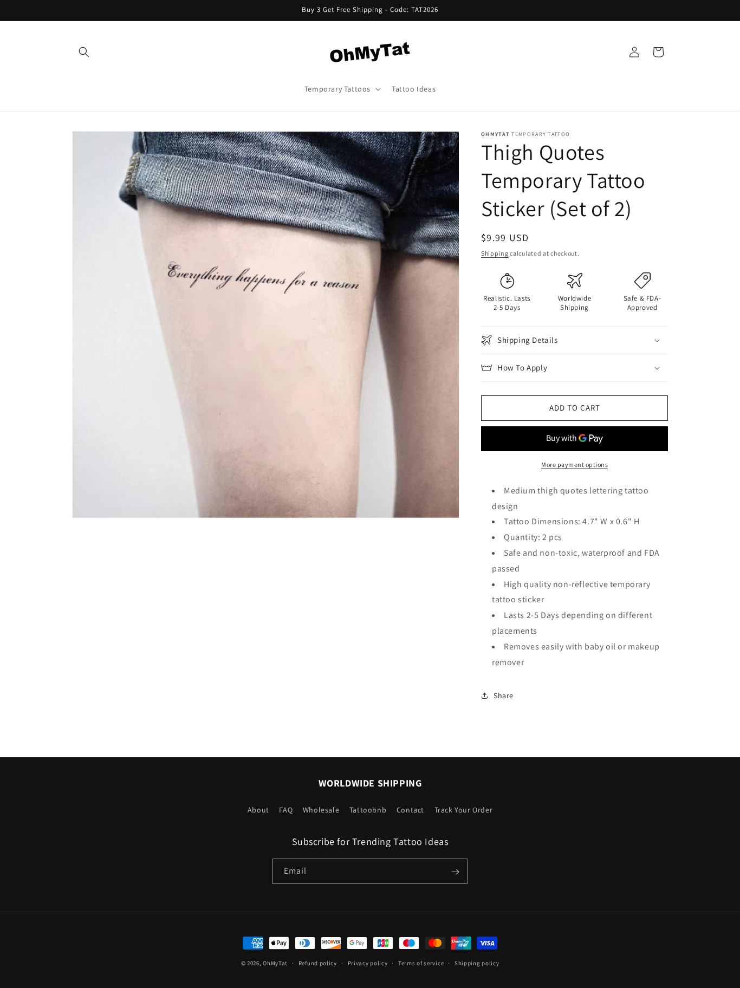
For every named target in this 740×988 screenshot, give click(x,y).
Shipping (495, 253)
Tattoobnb (367, 809)
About (258, 809)
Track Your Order (463, 809)
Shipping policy (477, 962)
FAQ (286, 809)
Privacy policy (368, 962)
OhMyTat (275, 963)
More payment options (574, 464)
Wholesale (321, 809)
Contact (410, 809)
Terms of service (421, 962)
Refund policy (317, 962)
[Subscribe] (455, 872)
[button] (84, 52)
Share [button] (504, 695)
